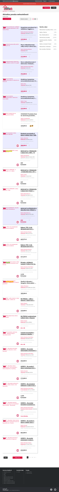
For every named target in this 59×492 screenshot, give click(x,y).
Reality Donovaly (24, 371)
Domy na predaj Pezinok (24, 430)
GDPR (4, 474)
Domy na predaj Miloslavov (25, 291)
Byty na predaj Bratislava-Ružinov (26, 54)
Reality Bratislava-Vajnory (26, 442)
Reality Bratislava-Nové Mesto (27, 407)
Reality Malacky (24, 303)
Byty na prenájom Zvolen (24, 179)
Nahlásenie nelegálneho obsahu (9, 480)
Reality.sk (5, 11)
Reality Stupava (24, 320)
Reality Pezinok (24, 425)
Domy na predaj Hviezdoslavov (25, 123)
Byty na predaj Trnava (24, 106)
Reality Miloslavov (24, 286)
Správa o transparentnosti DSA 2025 (9, 483)
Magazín (44, 1)
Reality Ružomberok (25, 155)
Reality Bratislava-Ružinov (26, 49)
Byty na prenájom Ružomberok (25, 160)
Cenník (5, 475)
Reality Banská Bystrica (25, 193)
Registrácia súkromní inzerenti (8, 478)
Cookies (5, 473)
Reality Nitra (23, 83)
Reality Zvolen (24, 174)
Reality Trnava (24, 101)
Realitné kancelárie (38, 1)
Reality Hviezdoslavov (25, 118)
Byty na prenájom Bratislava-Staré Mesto (27, 393)
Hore (6, 457)
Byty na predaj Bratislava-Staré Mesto (26, 37)
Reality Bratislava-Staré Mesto (27, 32)
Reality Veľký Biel (24, 138)
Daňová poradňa (29, 473)
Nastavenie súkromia (7, 479)
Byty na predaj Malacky (24, 308)
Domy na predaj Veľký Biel (25, 143)
